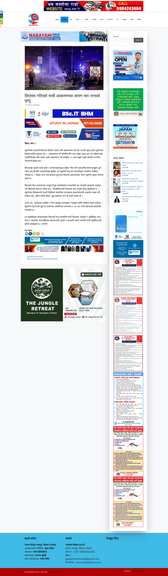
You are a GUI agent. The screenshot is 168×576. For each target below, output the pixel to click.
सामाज (102, 19)
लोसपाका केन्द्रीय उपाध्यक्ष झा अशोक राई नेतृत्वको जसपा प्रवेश (42, 259)
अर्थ (118, 19)
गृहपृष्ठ (57, 19)
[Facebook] (26, 233)
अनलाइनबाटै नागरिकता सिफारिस (35, 256)
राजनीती (94, 19)
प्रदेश (77, 19)
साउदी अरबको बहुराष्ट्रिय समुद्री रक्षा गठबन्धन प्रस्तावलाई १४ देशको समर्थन (132, 189)
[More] (38, 233)
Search (116, 36)
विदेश (86, 19)
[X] (30, 233)
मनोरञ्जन (110, 19)
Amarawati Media (137, 571)
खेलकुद (124, 19)
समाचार (64, 19)
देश (71, 19)
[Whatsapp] (34, 233)
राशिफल (139, 19)
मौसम (131, 19)
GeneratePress (53, 572)
